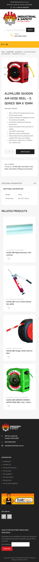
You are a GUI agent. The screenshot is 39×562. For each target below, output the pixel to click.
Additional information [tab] (12, 183)
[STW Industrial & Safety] (19, 25)
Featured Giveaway (10, 468)
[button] (3, 44)
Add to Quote (25, 152)
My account (7, 471)
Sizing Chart (7, 480)
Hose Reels (18, 52)
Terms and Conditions (10, 483)
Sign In (20, 7)
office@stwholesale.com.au (20, 2)
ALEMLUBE (10, 52)
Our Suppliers (7, 474)
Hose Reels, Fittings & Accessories (21, 169)
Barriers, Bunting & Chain (14, 348)
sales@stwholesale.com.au (14, 446)
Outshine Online (22, 559)
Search (30, 30)
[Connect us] (4, 516)
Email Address (6, 544)
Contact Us (7, 465)
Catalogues (7, 461)
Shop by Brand (8, 477)
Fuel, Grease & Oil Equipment (15, 250)
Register (26, 7)
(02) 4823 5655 (20, 36)
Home (3, 52)
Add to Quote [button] (8, 258)
